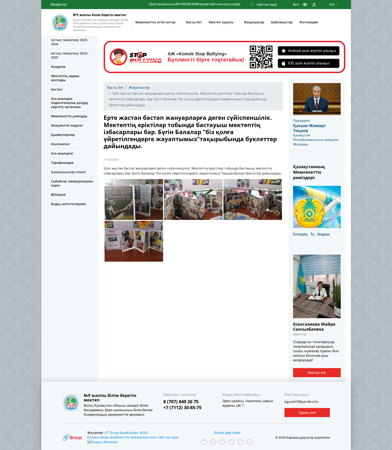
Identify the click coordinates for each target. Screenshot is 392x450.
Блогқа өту (317, 372)
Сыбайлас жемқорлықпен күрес (72, 183)
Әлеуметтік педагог (67, 125)
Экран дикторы (227, 432)
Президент (302, 121)
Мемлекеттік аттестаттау (155, 22)
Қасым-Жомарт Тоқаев (309, 128)
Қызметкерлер (63, 135)
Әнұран (323, 234)
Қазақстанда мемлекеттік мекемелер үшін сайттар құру (132, 437)
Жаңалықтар (254, 22)
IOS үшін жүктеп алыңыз (308, 63)
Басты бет (194, 22)
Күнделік (58, 66)
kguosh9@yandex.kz (301, 401)
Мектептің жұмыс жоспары (65, 78)
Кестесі (56, 89)
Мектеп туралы (221, 22)
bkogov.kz (59, 4)
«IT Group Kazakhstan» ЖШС (126, 433)
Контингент (60, 144)
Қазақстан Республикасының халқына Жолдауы (315, 139)
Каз (332, 4)
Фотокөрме (308, 22)
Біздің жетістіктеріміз (68, 204)
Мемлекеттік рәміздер (69, 116)
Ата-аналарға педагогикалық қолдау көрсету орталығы (69, 102)
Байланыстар (282, 22)
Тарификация (62, 162)
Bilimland (58, 194)
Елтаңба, (300, 234)
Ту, (312, 234)
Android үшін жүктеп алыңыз (312, 51)
